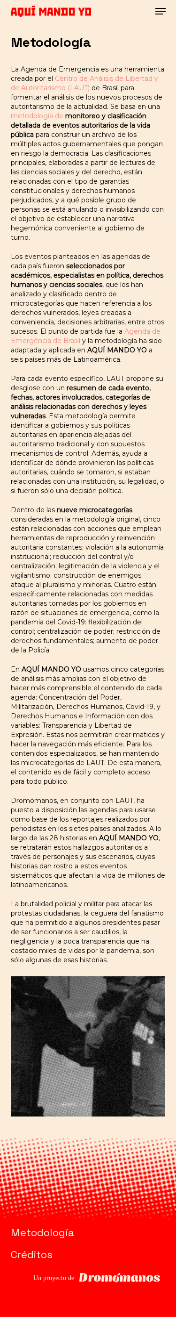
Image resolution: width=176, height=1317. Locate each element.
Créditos (32, 1254)
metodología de (38, 116)
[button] (160, 11)
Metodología (42, 1232)
